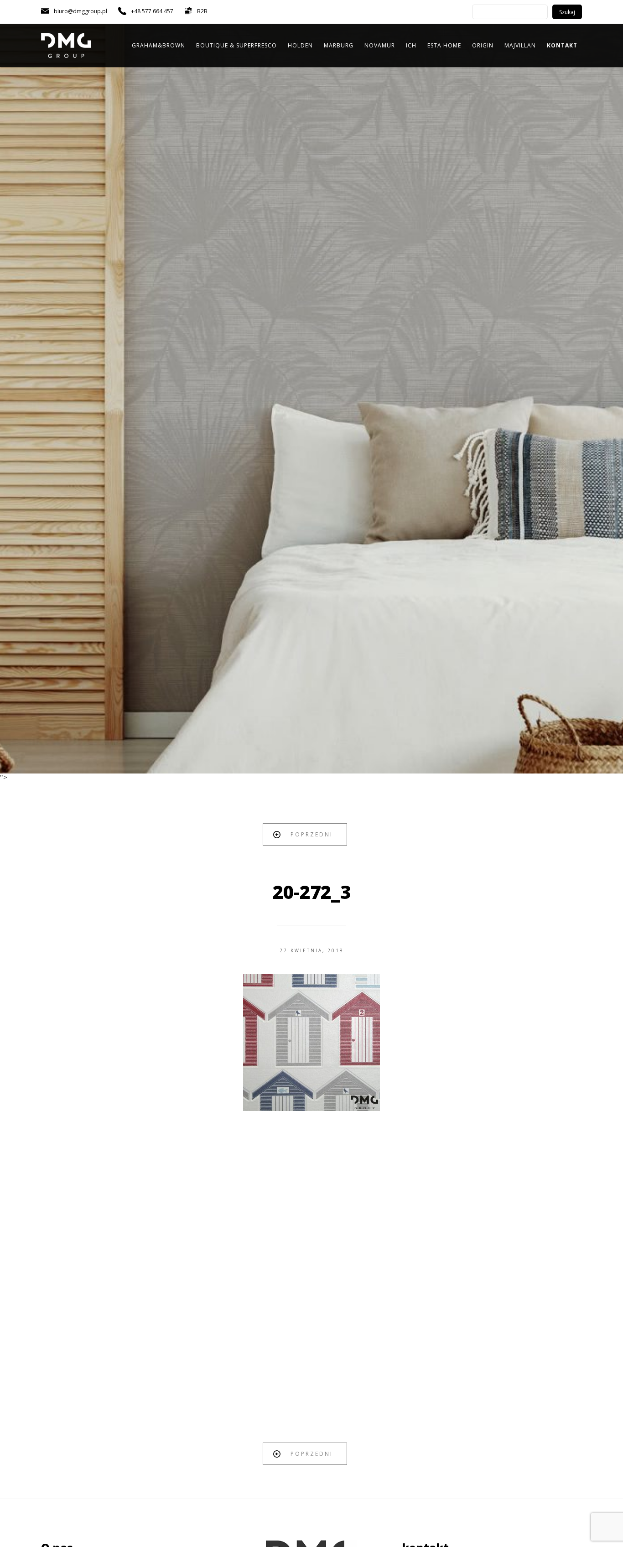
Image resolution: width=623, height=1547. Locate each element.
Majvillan (520, 45)
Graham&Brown (158, 45)
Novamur (379, 45)
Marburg (338, 45)
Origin (482, 45)
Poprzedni (312, 834)
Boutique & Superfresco (236, 45)
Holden (300, 45)
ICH (411, 45)
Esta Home (444, 45)
